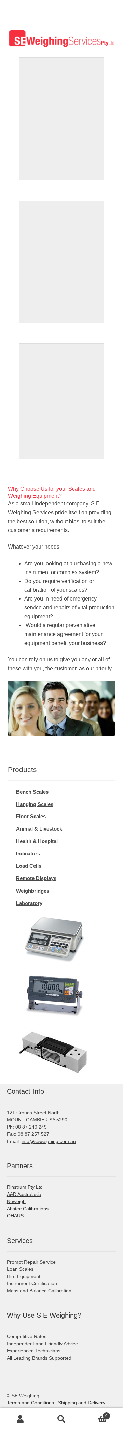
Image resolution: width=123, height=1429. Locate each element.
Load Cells (28, 866)
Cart (94, 1414)
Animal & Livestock (39, 829)
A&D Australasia (24, 1194)
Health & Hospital (37, 841)
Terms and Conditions (30, 1402)
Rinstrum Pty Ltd (25, 1187)
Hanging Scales (34, 804)
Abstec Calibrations (28, 1208)
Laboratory (29, 903)
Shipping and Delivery (81, 1402)
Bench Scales (32, 792)
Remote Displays (36, 878)
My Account (20, 1419)
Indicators (28, 854)
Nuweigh (16, 1201)
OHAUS (15, 1215)
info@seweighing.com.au (49, 1141)
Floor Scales (31, 816)
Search (61, 1419)
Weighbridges (32, 891)
